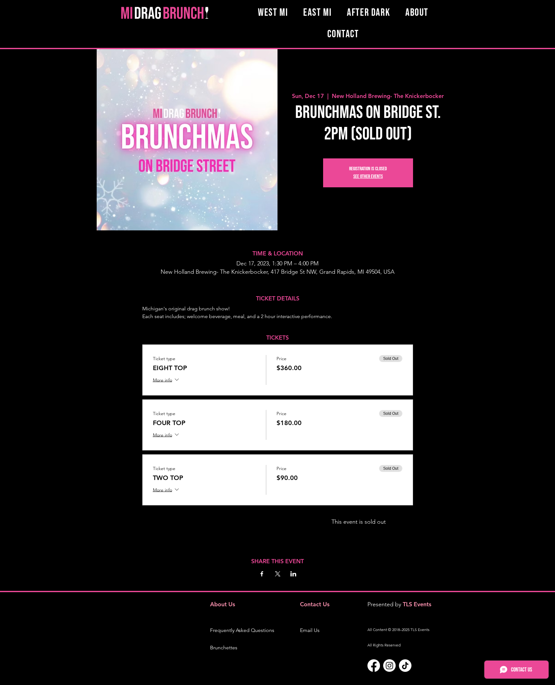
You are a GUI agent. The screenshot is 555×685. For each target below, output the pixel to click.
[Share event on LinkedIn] (293, 573)
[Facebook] (373, 665)
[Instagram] (389, 665)
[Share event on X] (278, 573)
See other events (368, 176)
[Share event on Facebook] (262, 573)
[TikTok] (405, 665)
